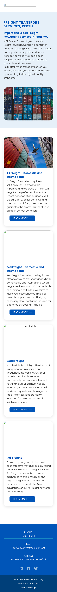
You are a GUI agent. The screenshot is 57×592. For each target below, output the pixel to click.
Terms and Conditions (28, 583)
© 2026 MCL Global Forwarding (28, 579)
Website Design (28, 587)
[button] (28, 560)
